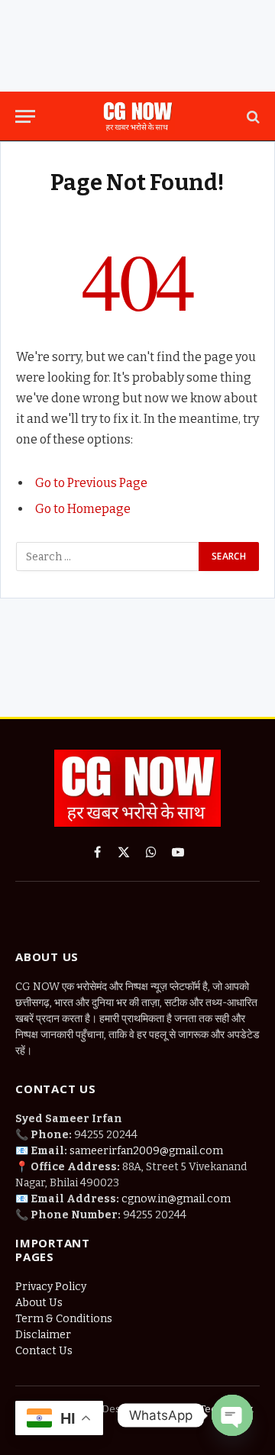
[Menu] (25, 116)
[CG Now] (137, 116)
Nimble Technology (206, 1409)
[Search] (252, 116)
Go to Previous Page (91, 483)
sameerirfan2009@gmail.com (146, 1150)
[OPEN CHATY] (232, 1415)
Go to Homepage (83, 509)
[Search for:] (108, 556)
